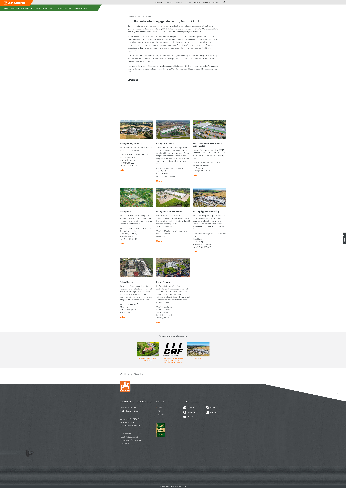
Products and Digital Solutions (21, 8)
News (6, 8)
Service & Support (80, 8)
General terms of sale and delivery (131, 440)
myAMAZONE (206, 2)
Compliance (125, 443)
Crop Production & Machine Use (44, 8)
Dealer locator (158, 2)
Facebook (191, 407)
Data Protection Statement (129, 437)
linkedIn (213, 412)
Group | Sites (147, 16)
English (216, 2)
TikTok (212, 407)
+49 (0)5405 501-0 (133, 419)
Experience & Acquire (64, 8)
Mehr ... (123, 170)
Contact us (161, 407)
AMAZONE (131, 16)
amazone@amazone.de (132, 425)
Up (338, 393)
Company (138, 16)
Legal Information (126, 433)
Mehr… (195, 252)
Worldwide (197, 2)
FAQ (159, 411)
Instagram (191, 412)
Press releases (162, 414)
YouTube (191, 416)
